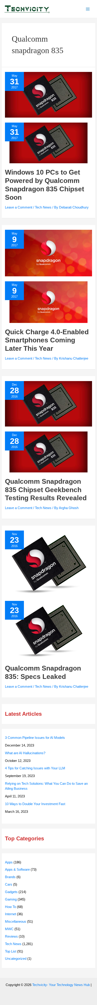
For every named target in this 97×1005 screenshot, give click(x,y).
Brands (10, 877)
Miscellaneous (15, 921)
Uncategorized (15, 958)
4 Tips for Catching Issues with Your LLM (35, 768)
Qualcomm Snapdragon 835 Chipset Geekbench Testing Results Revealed (46, 490)
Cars (8, 884)
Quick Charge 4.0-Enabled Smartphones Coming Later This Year (47, 340)
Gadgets (11, 892)
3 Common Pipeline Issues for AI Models (35, 738)
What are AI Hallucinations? (25, 753)
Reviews (11, 936)
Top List (10, 951)
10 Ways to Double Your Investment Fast (35, 804)
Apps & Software (17, 869)
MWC (9, 929)
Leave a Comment (18, 207)
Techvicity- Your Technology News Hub (61, 985)
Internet (10, 914)
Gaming (11, 899)
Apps (9, 862)
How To (10, 907)
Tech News (43, 207)
